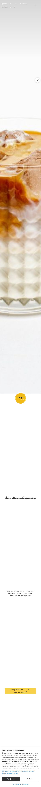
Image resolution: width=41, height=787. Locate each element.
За (16, 4)
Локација (23, 4)
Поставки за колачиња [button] (20, 784)
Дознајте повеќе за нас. (10, 773)
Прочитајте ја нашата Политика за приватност (18, 771)
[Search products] (37, 80)
